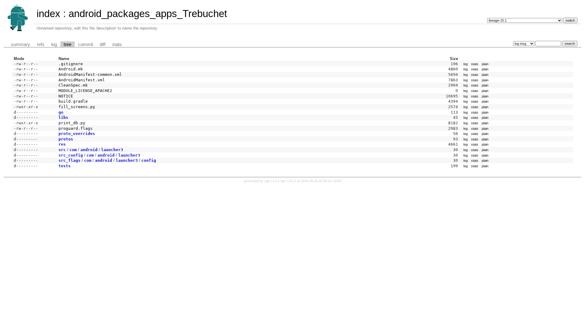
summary (20, 44)
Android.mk (70, 69)
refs (40, 44)
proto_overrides (76, 133)
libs (63, 117)
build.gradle (73, 101)
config (148, 160)
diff (102, 44)
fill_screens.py (76, 106)
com (73, 149)
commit (85, 44)
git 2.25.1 (288, 181)
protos (65, 139)
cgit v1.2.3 (271, 181)
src (62, 149)
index (48, 13)
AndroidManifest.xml (81, 80)
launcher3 (112, 149)
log (54, 44)
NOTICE (65, 96)
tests (64, 166)
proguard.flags (75, 128)
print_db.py (71, 123)
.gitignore (70, 64)
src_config (70, 155)
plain (485, 64)
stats (117, 44)
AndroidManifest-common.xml (90, 74)
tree (67, 44)
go (60, 112)
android (89, 149)
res (62, 144)
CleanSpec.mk (73, 85)
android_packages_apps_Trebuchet (148, 13)
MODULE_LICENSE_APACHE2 (85, 90)
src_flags (69, 160)
